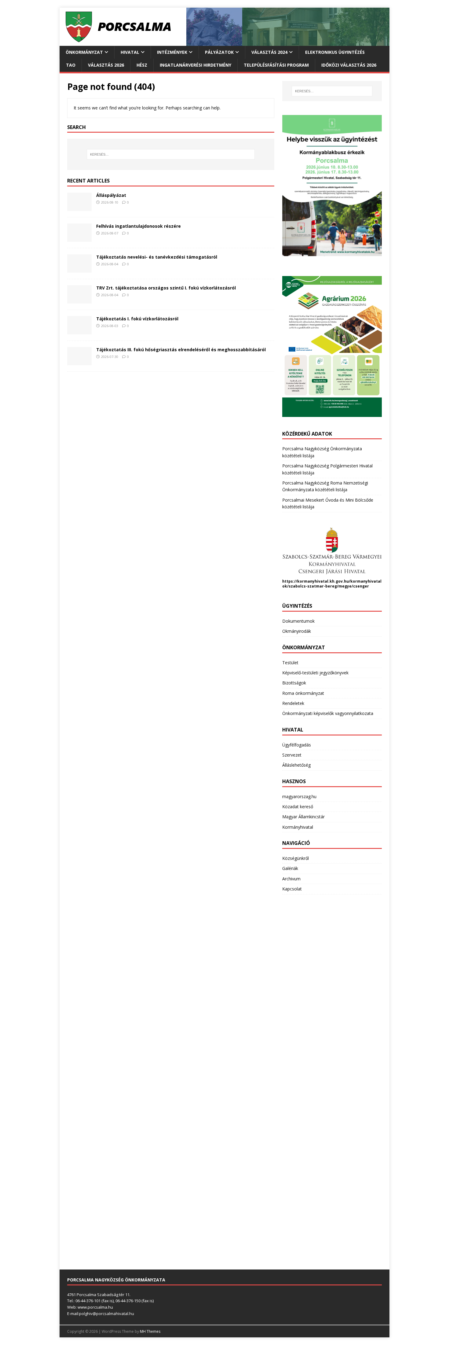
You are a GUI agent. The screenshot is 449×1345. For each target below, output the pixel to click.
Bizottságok (294, 683)
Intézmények (172, 52)
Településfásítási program (276, 65)
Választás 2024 (269, 52)
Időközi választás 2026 (348, 65)
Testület (290, 662)
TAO (70, 65)
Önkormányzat (84, 52)
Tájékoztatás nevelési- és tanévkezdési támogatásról (156, 257)
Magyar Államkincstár (303, 817)
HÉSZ (142, 65)
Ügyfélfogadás (296, 745)
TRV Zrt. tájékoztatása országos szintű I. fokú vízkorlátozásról (166, 288)
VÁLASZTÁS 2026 (106, 65)
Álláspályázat (111, 195)
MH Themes (150, 1331)
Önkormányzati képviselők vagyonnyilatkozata (327, 713)
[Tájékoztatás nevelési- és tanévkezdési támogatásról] (79, 269)
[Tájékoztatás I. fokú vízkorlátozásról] (79, 331)
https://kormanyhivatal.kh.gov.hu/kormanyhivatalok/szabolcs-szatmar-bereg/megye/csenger (331, 584)
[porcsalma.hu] (224, 42)
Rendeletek (293, 703)
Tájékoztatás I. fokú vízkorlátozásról (137, 319)
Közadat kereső (297, 806)
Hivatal (130, 52)
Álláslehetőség (296, 765)
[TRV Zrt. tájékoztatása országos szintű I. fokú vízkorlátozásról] (79, 300)
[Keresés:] (171, 154)
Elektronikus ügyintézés (335, 52)
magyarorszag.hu (299, 796)
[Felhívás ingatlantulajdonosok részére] (79, 238)
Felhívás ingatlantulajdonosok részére (138, 226)
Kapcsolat (292, 889)
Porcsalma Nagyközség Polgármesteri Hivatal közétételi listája (327, 469)
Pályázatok (219, 52)
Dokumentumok (298, 621)
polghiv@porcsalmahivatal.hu (106, 1313)
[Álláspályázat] (79, 207)
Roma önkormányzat (303, 693)
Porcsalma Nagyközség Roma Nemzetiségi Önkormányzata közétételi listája (325, 486)
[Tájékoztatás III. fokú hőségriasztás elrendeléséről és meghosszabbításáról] (79, 362)
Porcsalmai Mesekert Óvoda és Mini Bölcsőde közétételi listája (327, 503)
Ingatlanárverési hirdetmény (195, 65)
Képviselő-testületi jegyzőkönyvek (315, 673)
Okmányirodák (296, 631)
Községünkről (295, 858)
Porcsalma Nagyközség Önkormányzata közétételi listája (322, 452)
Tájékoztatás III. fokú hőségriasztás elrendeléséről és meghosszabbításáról (181, 349)
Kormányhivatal (297, 827)
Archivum (291, 879)
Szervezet (291, 755)
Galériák (290, 868)
